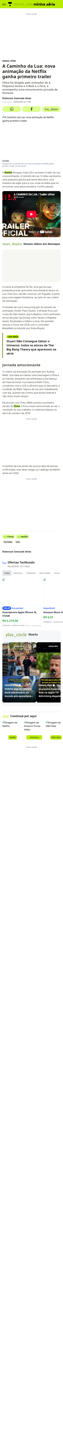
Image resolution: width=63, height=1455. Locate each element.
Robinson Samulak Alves (16, 98)
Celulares (18, 573)
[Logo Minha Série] (44, 4)
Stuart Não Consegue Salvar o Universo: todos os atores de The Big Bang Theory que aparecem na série (31, 347)
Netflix (8, 172)
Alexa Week (44, 573)
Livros (57, 573)
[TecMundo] (10, 4)
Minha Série (9, 61)
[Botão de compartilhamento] (11, 109)
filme (17, 406)
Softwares (31, 573)
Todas (7, 573)
